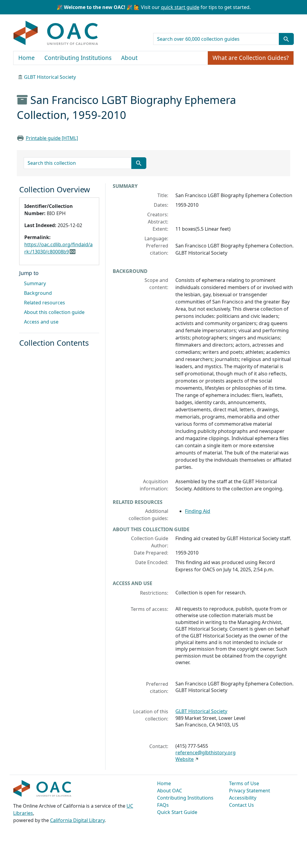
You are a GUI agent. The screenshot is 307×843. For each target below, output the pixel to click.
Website (184, 759)
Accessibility (242, 797)
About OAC (169, 790)
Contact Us (241, 805)
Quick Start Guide (177, 812)
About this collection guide (54, 312)
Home (26, 58)
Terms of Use (244, 783)
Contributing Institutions (78, 58)
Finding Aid (197, 511)
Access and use (41, 321)
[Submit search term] (286, 39)
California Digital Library (77, 820)
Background (38, 293)
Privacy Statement (249, 790)
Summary (35, 283)
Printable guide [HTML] (52, 138)
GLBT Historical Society (50, 77)
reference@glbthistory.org (205, 752)
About (129, 58)
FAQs (163, 805)
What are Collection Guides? (251, 58)
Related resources (44, 302)
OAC (56, 33)
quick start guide (180, 7)
